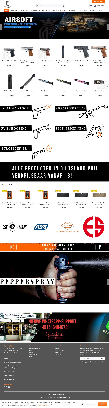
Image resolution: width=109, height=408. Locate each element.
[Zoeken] (63, 5)
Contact (31, 350)
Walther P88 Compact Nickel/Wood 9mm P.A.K (81, 61)
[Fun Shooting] (27, 131)
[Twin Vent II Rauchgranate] (27, 81)
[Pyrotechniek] (27, 151)
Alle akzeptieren (91, 404)
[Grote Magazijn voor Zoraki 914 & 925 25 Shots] (45, 51)
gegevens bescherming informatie (94, 362)
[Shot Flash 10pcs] (45, 81)
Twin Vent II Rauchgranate (28, 91)
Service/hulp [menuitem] (98, 1)
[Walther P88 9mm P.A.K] (63, 51)
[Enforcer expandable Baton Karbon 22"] (99, 51)
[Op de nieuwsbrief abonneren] (102, 358)
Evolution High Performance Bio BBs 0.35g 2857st (27, 203)
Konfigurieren (102, 404)
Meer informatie (43, 405)
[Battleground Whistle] (99, 81)
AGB (30, 356)
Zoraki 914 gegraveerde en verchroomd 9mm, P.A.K (9, 61)
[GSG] (41, 227)
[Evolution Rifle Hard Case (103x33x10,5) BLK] (45, 195)
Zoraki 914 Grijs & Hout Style (27, 61)
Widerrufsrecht (33, 354)
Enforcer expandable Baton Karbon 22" (99, 61)
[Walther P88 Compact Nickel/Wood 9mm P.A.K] (81, 51)
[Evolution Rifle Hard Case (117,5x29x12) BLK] (63, 195)
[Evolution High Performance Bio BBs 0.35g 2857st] (27, 195)
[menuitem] (50, 5)
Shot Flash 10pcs (45, 91)
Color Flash (63, 91)
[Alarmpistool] (27, 111)
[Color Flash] (63, 81)
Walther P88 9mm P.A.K (63, 61)
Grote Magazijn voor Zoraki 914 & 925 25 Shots (45, 61)
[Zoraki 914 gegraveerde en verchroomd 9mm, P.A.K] (9, 51)
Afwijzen (82, 404)
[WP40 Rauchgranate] (10, 81)
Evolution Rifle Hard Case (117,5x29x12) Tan (81, 203)
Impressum (57, 354)
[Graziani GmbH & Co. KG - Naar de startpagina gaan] (9, 6)
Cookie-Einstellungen (60, 350)
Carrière (56, 348)
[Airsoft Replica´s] (82, 111)
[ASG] (15, 227)
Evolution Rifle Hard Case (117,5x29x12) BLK (63, 203)
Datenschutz (57, 352)
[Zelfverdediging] (82, 131)
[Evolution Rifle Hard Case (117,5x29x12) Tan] (81, 195)
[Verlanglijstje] (91, 5)
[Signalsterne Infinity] (81, 81)
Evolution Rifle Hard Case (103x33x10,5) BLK (45, 203)
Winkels (31, 352)
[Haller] (94, 227)
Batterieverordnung (34, 348)
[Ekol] (67, 227)
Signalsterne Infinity (81, 91)
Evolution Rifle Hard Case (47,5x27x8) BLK (99, 203)
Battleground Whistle (99, 91)
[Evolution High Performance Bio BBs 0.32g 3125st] (9, 195)
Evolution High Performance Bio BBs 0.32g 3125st (9, 203)
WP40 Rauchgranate (9, 91)
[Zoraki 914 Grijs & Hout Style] (27, 51)
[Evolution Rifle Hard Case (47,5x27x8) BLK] (99, 195)
